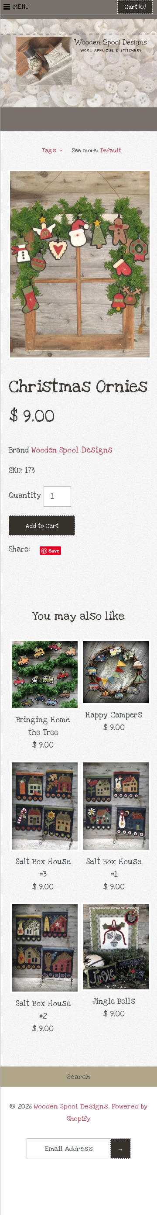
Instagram (99, 119)
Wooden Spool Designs (72, 450)
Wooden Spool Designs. (71, 1106)
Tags (52, 150)
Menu (21, 7)
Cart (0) (135, 7)
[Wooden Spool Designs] (78, 25)
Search (78, 1076)
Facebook (57, 119)
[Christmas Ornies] (80, 176)
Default (110, 150)
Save (53, 550)
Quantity (25, 496)
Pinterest (78, 119)
